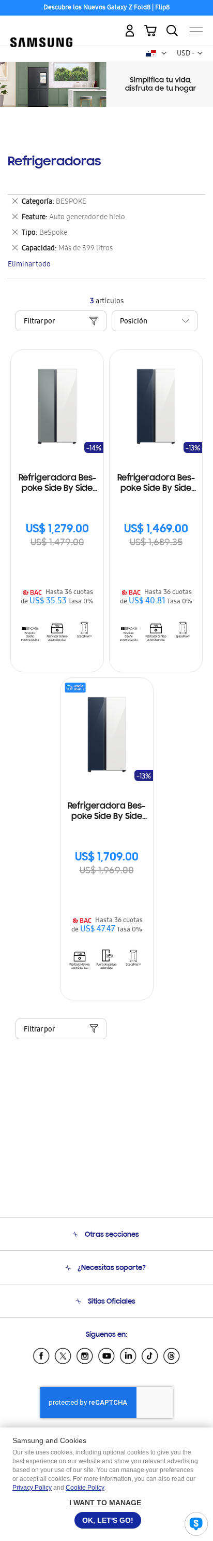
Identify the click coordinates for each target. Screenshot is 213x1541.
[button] (163, 53)
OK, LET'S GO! (107, 1520)
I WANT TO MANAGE (105, 1502)
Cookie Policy (85, 1487)
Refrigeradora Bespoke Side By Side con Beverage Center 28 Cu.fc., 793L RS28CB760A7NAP (106, 812)
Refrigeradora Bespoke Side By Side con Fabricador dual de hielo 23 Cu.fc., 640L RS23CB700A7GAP (57, 484)
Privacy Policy (32, 1487)
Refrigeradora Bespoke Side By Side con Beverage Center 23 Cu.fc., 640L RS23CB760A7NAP (156, 484)
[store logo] (41, 27)
